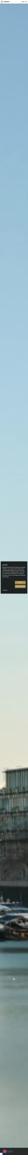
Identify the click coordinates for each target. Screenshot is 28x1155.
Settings (5, 590)
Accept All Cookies (20, 586)
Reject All (20, 582)
